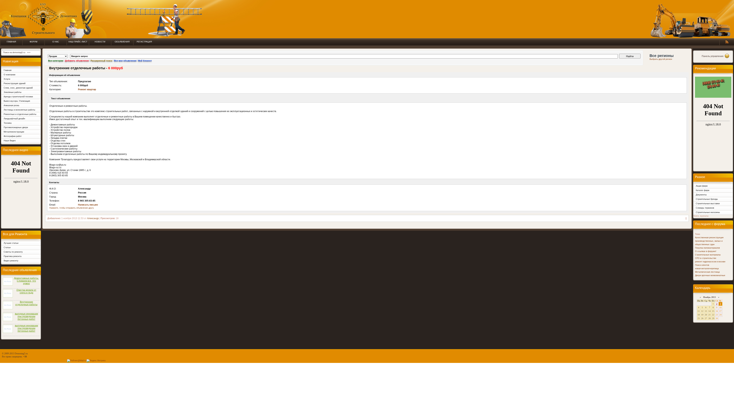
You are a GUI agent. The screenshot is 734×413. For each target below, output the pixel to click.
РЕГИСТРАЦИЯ (144, 42)
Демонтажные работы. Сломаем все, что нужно (26, 281)
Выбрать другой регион (661, 59)
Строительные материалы (708, 255)
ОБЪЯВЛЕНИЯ (122, 42)
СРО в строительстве (705, 258)
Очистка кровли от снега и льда (26, 291)
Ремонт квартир (87, 89)
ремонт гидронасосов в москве (710, 261)
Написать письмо (88, 204)
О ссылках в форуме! (705, 251)
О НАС (55, 42)
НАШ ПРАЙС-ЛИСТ (77, 42)
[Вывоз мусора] (713, 97)
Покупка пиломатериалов (707, 248)
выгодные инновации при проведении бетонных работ (26, 316)
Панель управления (712, 56)
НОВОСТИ (100, 42)
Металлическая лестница (707, 272)
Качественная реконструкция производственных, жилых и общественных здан (709, 241)
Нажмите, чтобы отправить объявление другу (71, 208)
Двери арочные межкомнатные (710, 275)
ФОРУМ (33, 42)
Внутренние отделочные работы (26, 303)
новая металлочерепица (707, 268)
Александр (93, 218)
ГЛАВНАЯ (11, 42)
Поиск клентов (702, 265)
